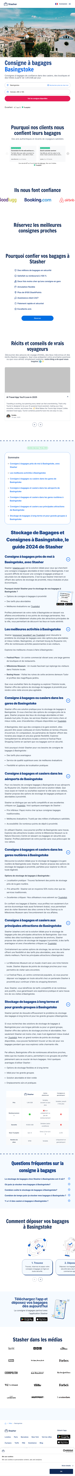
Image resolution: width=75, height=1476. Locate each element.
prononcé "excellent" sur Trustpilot (29, 635)
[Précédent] (34, 424)
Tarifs (17, 1443)
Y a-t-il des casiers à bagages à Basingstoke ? (26, 1201)
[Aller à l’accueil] (10, 4)
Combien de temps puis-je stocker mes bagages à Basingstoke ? (35, 1195)
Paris (16, 1437)
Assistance (32, 1443)
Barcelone (25, 1437)
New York (35, 1437)
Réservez (37, 318)
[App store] (42, 1319)
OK (61, 1471)
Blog (41, 1443)
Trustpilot (35, 606)
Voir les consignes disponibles (37, 98)
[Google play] (26, 1319)
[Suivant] (40, 424)
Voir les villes (47, 1437)
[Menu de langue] (56, 4)
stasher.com (18, 568)
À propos (8, 1443)
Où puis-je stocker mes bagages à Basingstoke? (27, 1184)
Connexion (63, 4)
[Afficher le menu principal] (70, 4)
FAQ (23, 1443)
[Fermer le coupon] (72, 592)
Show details (66, 1466)
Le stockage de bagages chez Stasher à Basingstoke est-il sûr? (35, 1179)
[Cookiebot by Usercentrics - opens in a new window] (64, 1450)
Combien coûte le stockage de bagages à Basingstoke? (31, 1190)
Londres (8, 1437)
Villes (10, 1423)
